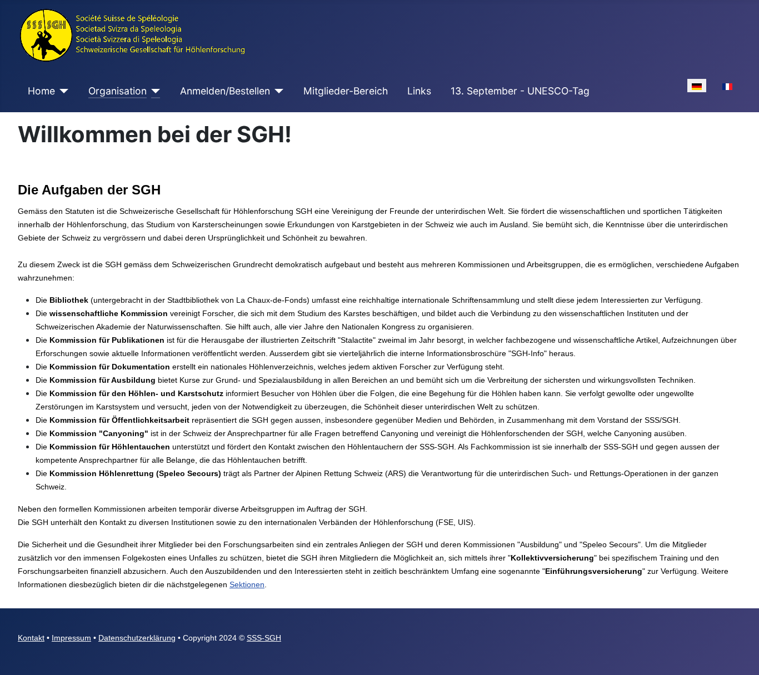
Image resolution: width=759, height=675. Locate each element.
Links (419, 91)
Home (41, 91)
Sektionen (246, 584)
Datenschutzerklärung (137, 637)
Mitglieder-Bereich (345, 91)
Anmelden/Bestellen (225, 91)
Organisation (117, 91)
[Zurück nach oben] (739, 654)
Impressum (71, 637)
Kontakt (31, 637)
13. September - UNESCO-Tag (520, 91)
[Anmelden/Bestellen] (277, 91)
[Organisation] (154, 91)
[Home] (62, 91)
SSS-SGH (264, 637)
